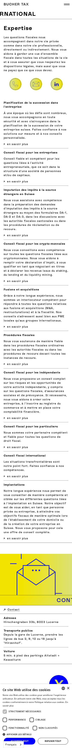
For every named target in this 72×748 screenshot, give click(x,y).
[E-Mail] (36, 84)
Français (11, 744)
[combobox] (13, 744)
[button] (67, 4)
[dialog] (36, 716)
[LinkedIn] (56, 84)
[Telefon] (15, 84)
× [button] (68, 688)
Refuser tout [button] (53, 741)
